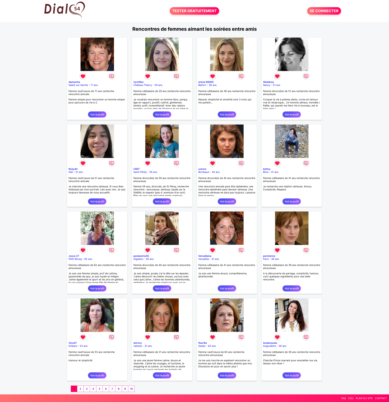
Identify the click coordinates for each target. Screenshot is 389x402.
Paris (266, 258)
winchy (137, 342)
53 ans (84, 345)
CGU (351, 398)
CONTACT (381, 398)
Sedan (201, 345)
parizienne (269, 255)
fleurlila (202, 342)
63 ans (212, 345)
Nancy (266, 85)
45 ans (216, 171)
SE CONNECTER (324, 11)
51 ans (276, 85)
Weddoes (268, 81)
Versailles (203, 258)
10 (131, 388)
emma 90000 (205, 81)
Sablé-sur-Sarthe (78, 85)
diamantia (74, 81)
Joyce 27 (74, 255)
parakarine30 (141, 255)
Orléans (73, 345)
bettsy (266, 168)
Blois (266, 171)
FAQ (343, 398)
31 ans (148, 345)
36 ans (213, 85)
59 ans (153, 171)
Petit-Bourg (75, 258)
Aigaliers (138, 258)
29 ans (158, 85)
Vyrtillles (138, 81)
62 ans (88, 258)
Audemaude (270, 342)
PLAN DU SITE (364, 398)
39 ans (275, 258)
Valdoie (137, 345)
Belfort (202, 85)
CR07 (136, 168)
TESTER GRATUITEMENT (194, 11)
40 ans (150, 258)
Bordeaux (203, 171)
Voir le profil (97, 114)
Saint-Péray (140, 171)
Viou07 (73, 342)
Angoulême (269, 345)
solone (202, 168)
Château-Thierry (142, 85)
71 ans (94, 85)
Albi (71, 171)
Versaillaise (204, 255)
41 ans (274, 171)
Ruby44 (73, 168)
